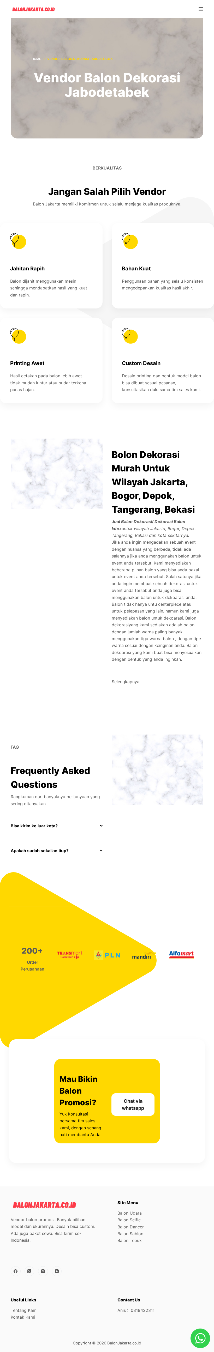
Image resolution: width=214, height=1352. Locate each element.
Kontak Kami (23, 1317)
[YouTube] (57, 1271)
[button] (57, 826)
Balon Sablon (130, 1233)
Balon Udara (129, 1213)
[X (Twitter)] (29, 1271)
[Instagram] (43, 1271)
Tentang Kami (24, 1310)
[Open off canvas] (201, 9)
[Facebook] (16, 1271)
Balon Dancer (130, 1226)
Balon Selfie (129, 1219)
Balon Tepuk (129, 1240)
